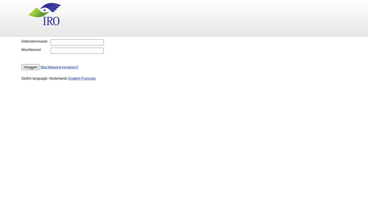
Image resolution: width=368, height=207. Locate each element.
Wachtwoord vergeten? (59, 67)
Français (88, 78)
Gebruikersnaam (34, 41)
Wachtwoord (31, 50)
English (74, 78)
